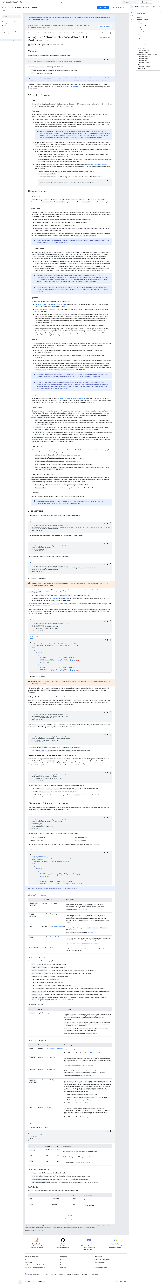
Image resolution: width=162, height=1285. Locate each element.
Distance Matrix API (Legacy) (26, 7)
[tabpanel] (70, 527)
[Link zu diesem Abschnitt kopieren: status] (35, 937)
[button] (45, 45)
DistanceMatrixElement (56, 1013)
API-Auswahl (28, 1262)
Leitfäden (4, 11)
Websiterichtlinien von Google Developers (50, 1227)
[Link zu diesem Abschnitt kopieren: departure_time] (45, 249)
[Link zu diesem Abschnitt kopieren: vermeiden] (41, 209)
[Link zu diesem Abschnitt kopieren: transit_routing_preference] (55, 474)
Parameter (60, 598)
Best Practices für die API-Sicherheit (34, 1265)
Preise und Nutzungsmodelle (102, 1259)
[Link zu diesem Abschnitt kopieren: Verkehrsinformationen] (48, 578)
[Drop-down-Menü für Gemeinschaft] (75, 2)
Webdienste (63, 1267)
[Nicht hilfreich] (110, 33)
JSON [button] (31, 636)
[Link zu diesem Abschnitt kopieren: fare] (34, 1108)
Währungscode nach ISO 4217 (73, 1151)
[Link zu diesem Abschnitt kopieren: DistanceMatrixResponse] (49, 895)
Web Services (7, 7)
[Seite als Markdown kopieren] (45, 40)
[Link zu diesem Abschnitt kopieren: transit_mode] (43, 447)
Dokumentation (49, 2)
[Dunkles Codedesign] (107, 59)
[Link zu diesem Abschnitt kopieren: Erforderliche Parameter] (52, 95)
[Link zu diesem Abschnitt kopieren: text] (34, 1156)
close (159, 7)
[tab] (30, 520)
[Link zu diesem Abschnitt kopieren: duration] (30, 1072)
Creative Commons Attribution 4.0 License (69, 1226)
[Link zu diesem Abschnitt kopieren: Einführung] (39, 51)
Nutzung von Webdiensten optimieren (35, 1267)
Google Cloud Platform (73, 1274)
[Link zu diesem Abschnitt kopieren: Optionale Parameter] (49, 191)
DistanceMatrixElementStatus (55, 1048)
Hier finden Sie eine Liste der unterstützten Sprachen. (50, 304)
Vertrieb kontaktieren (119, 7)
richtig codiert (47, 78)
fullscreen (157, 7)
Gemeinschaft (69, 2)
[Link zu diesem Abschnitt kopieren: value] (35, 1161)
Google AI (84, 1274)
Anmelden (157, 2)
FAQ (26, 1259)
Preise (40, 2)
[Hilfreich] (108, 33)
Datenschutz (41, 1281)
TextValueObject (51, 1057)
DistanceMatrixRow (59, 926)
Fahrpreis (49, 1107)
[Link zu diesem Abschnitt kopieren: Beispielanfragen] (45, 511)
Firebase (61, 1274)
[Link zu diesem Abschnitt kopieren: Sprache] (39, 298)
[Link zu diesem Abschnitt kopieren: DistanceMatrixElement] (48, 1040)
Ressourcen (13, 11)
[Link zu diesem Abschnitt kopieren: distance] (30, 1059)
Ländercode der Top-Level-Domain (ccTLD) (72, 398)
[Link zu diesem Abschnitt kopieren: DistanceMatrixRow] (45, 1005)
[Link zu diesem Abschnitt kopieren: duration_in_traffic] (30, 1084)
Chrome (53, 1274)
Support (96, 1265)
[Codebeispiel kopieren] (110, 59)
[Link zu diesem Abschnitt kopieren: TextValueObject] (42, 1187)
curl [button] (36, 520)
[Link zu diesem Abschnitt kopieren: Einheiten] (40, 493)
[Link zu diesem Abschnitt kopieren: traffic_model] (43, 408)
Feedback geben (105, 37)
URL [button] (31, 520)
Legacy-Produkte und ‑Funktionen (40, 19)
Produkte (32, 2)
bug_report (154, 7)
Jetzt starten (103, 7)
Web (61, 1265)
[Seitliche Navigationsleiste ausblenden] (20, 1282)
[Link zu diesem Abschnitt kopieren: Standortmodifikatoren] (47, 677)
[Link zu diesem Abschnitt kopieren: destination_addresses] (38, 905)
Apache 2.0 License (98, 1226)
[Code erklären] (105, 59)
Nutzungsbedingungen (100, 1267)
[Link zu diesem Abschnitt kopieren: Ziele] (37, 101)
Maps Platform (18, 2)
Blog (60, 2)
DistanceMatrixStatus (56, 937)
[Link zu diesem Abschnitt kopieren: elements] (30, 1015)
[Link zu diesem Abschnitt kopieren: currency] (37, 1150)
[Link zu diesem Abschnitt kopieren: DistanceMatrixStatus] (46, 957)
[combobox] (130, 2)
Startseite (30, 33)
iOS (60, 1262)
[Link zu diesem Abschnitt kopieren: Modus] (38, 340)
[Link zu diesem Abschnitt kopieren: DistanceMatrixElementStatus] (53, 1170)
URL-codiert (73, 87)
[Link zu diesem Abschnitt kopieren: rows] (34, 927)
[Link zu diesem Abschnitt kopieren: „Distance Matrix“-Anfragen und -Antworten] (70, 804)
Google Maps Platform (47, 33)
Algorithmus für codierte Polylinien (97, 164)
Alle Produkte (94, 1274)
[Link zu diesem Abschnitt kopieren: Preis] (33, 1124)
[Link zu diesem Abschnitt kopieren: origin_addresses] (38, 916)
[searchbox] (11, 16)
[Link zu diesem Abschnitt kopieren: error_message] (30, 950)
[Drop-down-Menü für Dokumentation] (56, 2)
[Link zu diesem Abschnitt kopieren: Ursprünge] (41, 111)
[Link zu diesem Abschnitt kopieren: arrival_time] (42, 196)
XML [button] (37, 636)
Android (62, 1259)
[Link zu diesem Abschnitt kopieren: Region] (38, 395)
